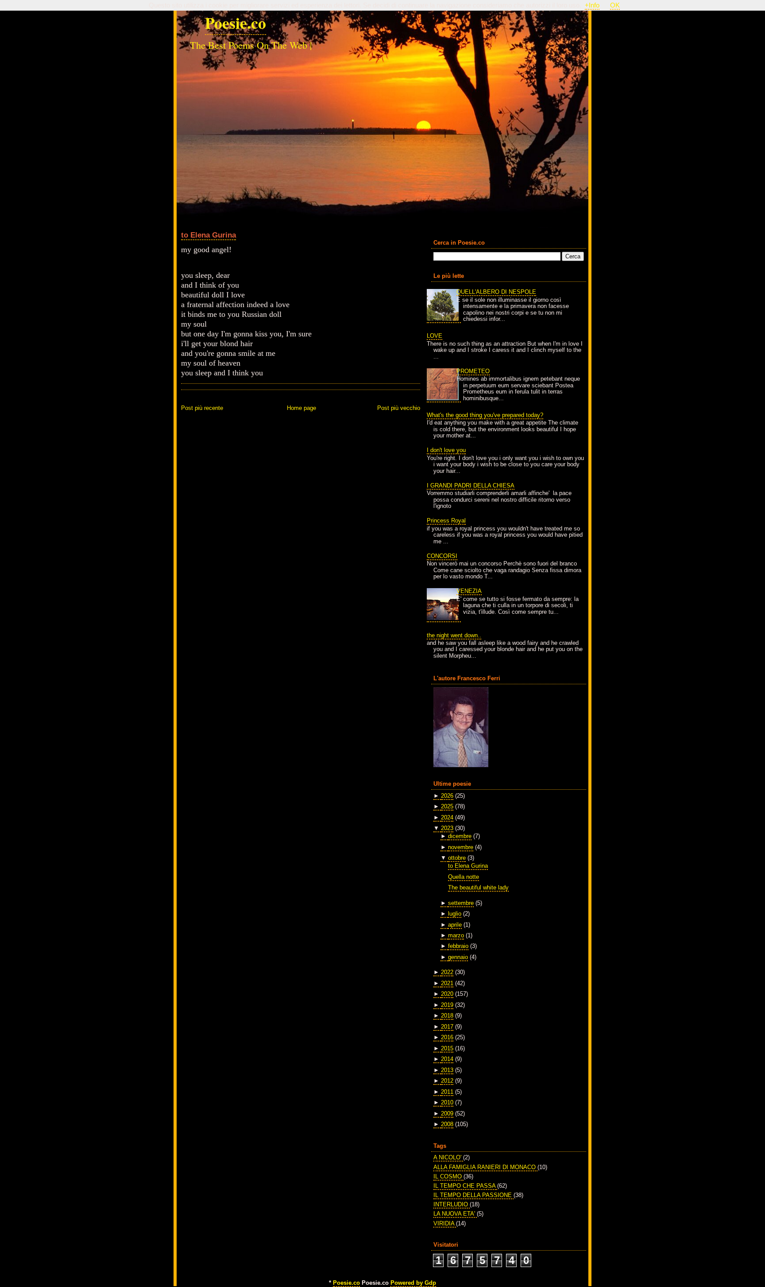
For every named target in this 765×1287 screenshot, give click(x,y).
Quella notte (463, 877)
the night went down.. (454, 635)
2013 (447, 1070)
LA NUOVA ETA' (455, 1213)
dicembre (459, 836)
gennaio (458, 957)
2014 (447, 1059)
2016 (447, 1037)
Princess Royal (446, 520)
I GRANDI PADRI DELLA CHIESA (470, 485)
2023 (447, 828)
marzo (456, 935)
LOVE (434, 335)
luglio (454, 913)
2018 (447, 1015)
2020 (447, 994)
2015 (447, 1048)
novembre (460, 847)
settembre (461, 903)
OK (615, 5)
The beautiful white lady (478, 887)
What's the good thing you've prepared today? (485, 415)
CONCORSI (442, 556)
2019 (447, 1005)
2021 (447, 983)
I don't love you (446, 450)
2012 (447, 1080)
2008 (447, 1124)
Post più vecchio (398, 408)
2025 (447, 806)
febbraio (458, 946)
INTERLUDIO (451, 1204)
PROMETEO (473, 371)
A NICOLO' (448, 1157)
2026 (447, 795)
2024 (447, 817)
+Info (592, 5)
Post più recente (202, 408)
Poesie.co (235, 22)
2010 (447, 1102)
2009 (447, 1113)
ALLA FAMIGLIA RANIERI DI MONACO (485, 1167)
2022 (447, 972)
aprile (455, 924)
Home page (301, 408)
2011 (447, 1091)
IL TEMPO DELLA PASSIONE (473, 1195)
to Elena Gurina (208, 234)
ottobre (457, 857)
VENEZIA (469, 591)
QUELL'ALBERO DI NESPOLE (496, 292)
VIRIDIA (444, 1223)
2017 (447, 1026)
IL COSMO (448, 1176)
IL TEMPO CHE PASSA (465, 1185)
